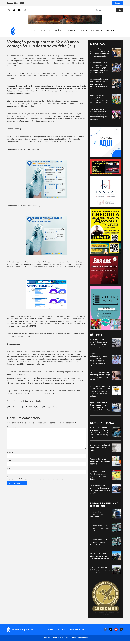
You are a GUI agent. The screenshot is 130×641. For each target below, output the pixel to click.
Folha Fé (43, 30)
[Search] (119, 10)
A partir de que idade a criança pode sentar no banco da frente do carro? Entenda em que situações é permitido (100, 432)
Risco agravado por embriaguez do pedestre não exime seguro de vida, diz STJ (100, 489)
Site (8, 468)
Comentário (12, 427)
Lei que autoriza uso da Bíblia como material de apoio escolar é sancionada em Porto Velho (99, 84)
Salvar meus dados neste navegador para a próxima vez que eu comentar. (37, 479)
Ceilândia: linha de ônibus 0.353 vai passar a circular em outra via (100, 569)
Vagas (109, 30)
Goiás (70, 30)
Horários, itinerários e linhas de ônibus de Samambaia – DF (98, 514)
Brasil (30, 30)
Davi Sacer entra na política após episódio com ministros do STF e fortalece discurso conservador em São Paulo (99, 359)
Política (83, 30)
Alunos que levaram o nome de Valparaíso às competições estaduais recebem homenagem (99, 99)
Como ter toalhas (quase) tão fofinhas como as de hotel (100, 447)
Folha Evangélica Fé (22, 629)
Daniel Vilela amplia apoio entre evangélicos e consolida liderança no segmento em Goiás (99, 52)
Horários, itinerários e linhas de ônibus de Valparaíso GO (98, 542)
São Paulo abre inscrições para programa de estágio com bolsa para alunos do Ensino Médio (100, 376)
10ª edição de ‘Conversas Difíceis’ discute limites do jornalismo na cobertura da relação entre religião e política (100, 391)
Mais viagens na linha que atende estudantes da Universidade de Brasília (100, 556)
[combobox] (105, 10)
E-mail (10, 460)
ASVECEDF (95, 30)
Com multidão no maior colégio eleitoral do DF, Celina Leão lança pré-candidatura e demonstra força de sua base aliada (99, 67)
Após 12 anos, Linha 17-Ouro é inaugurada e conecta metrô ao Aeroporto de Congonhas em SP (100, 407)
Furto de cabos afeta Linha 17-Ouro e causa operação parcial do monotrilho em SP (98, 343)
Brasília (57, 30)
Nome (10, 453)
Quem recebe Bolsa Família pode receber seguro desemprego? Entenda (98, 475)
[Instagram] (121, 629)
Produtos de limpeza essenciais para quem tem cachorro (100, 461)
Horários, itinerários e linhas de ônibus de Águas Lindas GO (100, 528)
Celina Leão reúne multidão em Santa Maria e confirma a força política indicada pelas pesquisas (99, 114)
